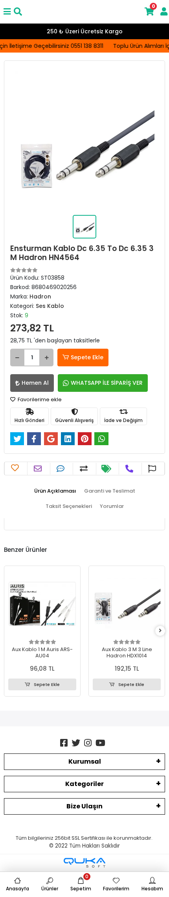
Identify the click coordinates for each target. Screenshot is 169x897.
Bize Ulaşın (84, 806)
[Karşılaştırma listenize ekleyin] (85, 469)
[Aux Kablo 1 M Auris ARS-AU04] (42, 604)
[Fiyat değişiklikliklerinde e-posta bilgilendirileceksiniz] (107, 469)
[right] (160, 631)
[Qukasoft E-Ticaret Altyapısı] (84, 863)
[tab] (55, 491)
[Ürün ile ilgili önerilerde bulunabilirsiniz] (153, 469)
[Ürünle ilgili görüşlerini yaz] (61, 469)
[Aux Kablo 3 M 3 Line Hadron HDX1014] (127, 604)
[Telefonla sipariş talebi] (130, 469)
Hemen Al (35, 383)
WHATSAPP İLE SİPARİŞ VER (107, 383)
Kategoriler (84, 783)
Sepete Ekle (87, 357)
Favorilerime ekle (39, 399)
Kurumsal (84, 761)
